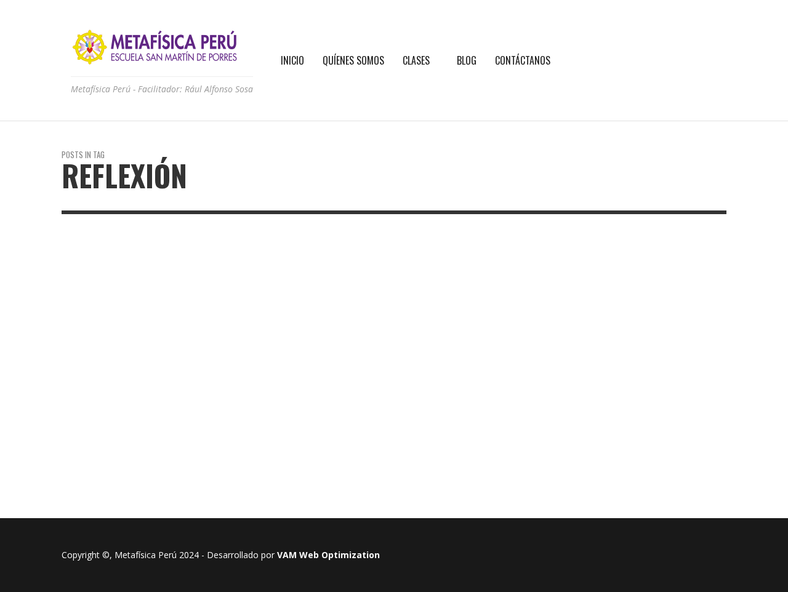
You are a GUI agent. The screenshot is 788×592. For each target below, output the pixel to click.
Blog (242, 288)
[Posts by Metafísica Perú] (236, 348)
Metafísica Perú (274, 348)
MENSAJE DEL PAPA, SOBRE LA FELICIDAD (290, 317)
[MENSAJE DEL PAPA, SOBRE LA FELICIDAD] (119, 396)
